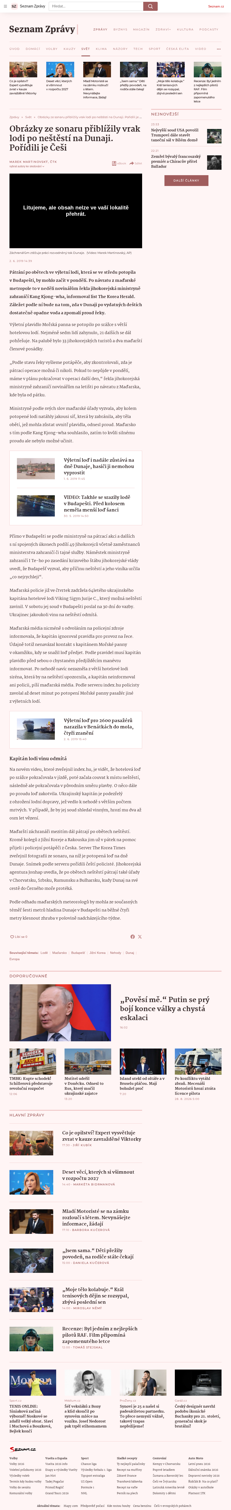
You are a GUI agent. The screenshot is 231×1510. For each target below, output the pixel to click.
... (219, 47)
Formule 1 (87, 1487)
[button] (23, 69)
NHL (84, 1493)
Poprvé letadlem (164, 1470)
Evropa (14, 959)
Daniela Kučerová (91, 1262)
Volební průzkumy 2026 (25, 1470)
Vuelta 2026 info (56, 1464)
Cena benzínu (142, 1506)
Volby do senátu (20, 1487)
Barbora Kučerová (91, 1230)
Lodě (44, 953)
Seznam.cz (216, 6)
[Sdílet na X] (140, 936)
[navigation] (5, 6)
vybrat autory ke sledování (25, 166)
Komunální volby (20, 1493)
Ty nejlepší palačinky (131, 1464)
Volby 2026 (16, 1464)
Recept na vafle (127, 1487)
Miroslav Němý (87, 1308)
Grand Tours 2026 (57, 1493)
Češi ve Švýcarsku (164, 1481)
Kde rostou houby (118, 1506)
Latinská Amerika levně (169, 1487)
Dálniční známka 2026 (203, 1470)
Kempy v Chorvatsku (166, 1464)
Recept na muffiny (129, 1470)
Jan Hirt (50, 1475)
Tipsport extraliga (93, 1475)
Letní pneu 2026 (199, 1464)
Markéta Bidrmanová (94, 1184)
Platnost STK (196, 1493)
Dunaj (130, 953)
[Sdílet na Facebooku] (132, 936)
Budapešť (78, 953)
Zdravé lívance (126, 1475)
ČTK (53, 161)
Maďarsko (59, 953)
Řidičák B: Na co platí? (203, 1481)
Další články (186, 180)
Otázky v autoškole (201, 1487)
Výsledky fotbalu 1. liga (96, 1470)
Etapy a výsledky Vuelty (61, 1470)
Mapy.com (71, 1506)
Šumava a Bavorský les (168, 1475)
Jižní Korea (98, 953)
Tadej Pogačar (54, 1481)
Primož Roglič (54, 1487)
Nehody (115, 953)
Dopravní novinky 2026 (203, 1475)
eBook (121, 163)
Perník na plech (127, 1493)
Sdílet (138, 163)
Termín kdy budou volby (25, 1481)
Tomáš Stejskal (88, 1347)
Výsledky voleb (19, 1475)
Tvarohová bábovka (129, 1481)
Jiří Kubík (82, 1145)
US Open (86, 1481)
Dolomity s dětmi (164, 1493)
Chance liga (89, 1464)
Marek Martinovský (28, 161)
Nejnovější (165, 114)
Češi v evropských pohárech (172, 1506)
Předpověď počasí (92, 1506)
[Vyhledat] (150, 6)
